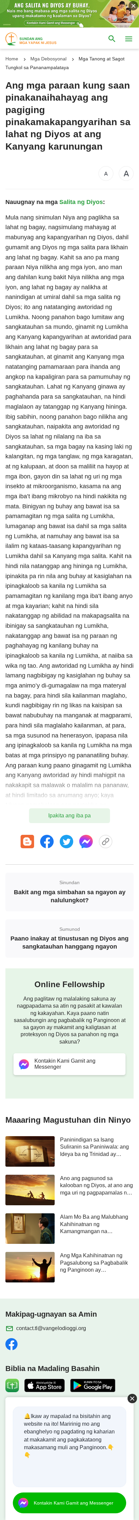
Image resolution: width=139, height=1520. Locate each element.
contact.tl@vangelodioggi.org (51, 1328)
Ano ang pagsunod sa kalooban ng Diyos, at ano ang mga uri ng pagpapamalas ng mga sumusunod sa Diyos (96, 1185)
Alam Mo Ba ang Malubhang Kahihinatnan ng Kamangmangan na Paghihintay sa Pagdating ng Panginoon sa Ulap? (94, 1224)
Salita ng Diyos (81, 202)
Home (11, 58)
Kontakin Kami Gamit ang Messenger (73, 1503)
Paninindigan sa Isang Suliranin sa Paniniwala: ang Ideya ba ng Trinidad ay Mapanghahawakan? (94, 1147)
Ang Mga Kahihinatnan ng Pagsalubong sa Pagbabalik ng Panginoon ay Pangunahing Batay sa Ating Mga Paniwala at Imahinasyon (96, 1263)
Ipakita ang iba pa (69, 815)
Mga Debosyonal (48, 58)
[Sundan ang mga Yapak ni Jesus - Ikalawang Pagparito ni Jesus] (37, 39)
